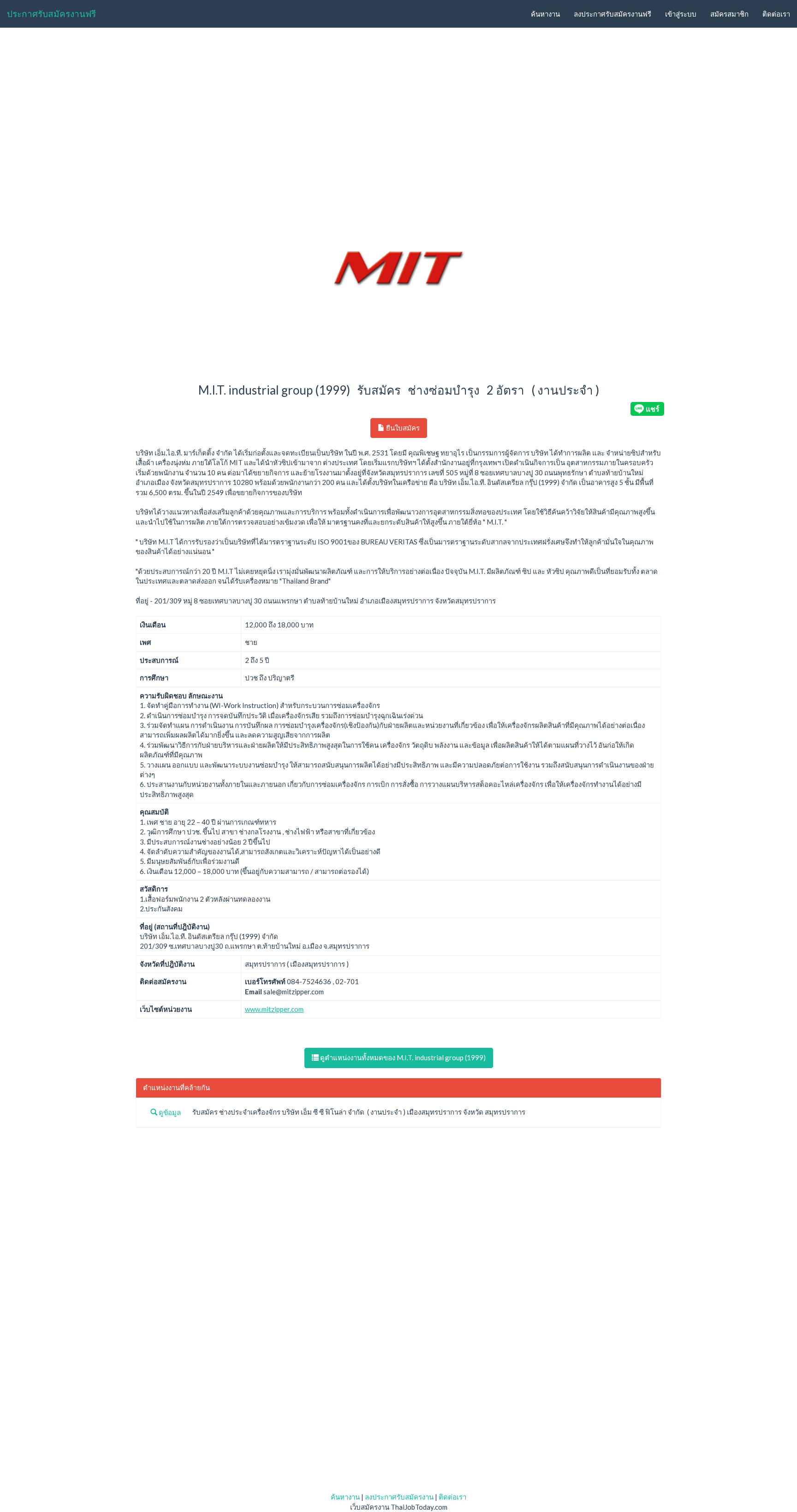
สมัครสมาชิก (729, 14)
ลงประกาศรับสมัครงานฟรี (612, 14)
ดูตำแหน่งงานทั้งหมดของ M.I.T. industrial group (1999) (402, 1057)
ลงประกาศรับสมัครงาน (399, 1497)
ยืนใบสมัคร (402, 428)
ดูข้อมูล (169, 1112)
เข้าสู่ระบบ (680, 14)
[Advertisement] (398, 104)
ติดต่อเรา (776, 14)
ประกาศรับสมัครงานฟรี (51, 13)
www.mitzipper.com (274, 1009)
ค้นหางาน (545, 14)
